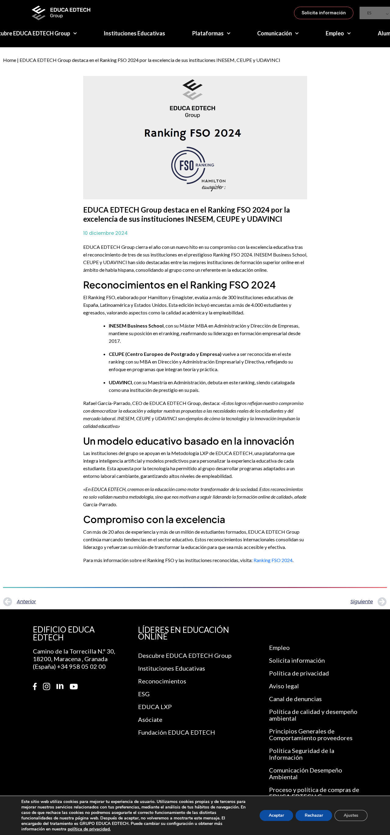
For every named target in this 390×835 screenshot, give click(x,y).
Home (9, 60)
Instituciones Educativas (134, 33)
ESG (144, 693)
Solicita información (297, 660)
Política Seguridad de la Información (301, 754)
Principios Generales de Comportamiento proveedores (311, 734)
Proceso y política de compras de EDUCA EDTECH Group (314, 793)
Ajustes (351, 815)
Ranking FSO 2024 (273, 560)
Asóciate (150, 719)
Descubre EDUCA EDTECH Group (185, 655)
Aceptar (276, 815)
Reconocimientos (162, 681)
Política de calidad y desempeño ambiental (313, 715)
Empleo (335, 33)
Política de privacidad (299, 673)
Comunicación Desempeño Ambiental (305, 773)
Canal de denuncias (295, 698)
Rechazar (314, 815)
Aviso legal (284, 686)
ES (369, 13)
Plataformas (208, 33)
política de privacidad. (89, 829)
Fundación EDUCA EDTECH (176, 732)
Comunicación (274, 33)
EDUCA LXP (155, 706)
